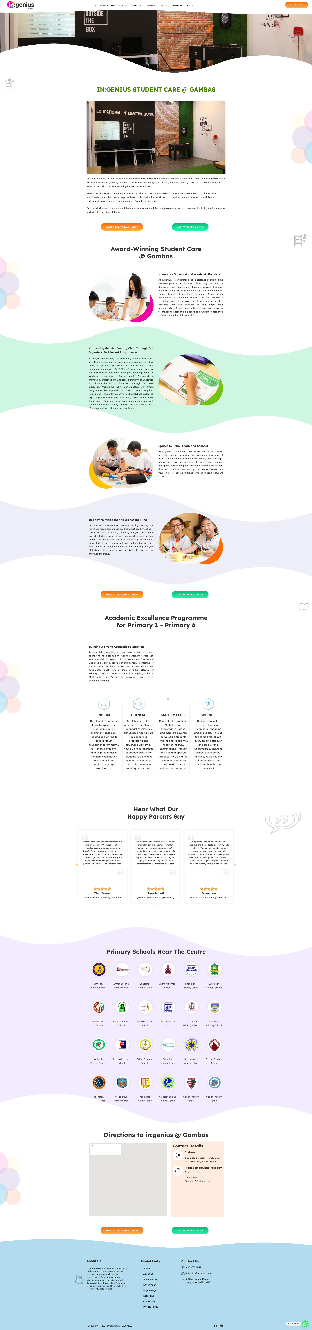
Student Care (136, 5)
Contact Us (149, 1301)
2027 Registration (101, 5)
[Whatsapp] (305, 1323)
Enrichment (151, 5)
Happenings (177, 5)
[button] (152, 905)
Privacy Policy (150, 1306)
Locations (164, 5)
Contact (188, 5)
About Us (122, 5)
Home (113, 5)
